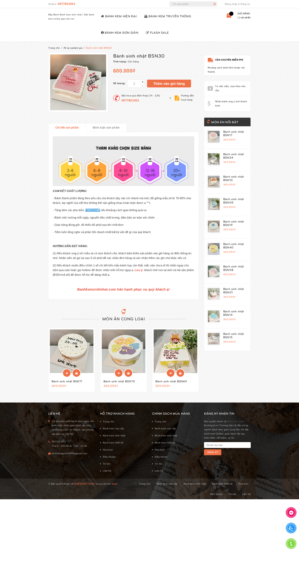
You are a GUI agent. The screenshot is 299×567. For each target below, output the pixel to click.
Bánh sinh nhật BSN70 (119, 381)
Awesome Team (84, 483)
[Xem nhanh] (66, 373)
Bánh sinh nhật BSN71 (67, 381)
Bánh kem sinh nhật (114, 435)
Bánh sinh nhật (235, 421)
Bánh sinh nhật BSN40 (233, 245)
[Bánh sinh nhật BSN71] (71, 351)
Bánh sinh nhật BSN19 (233, 223)
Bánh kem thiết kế (113, 442)
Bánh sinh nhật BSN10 (233, 178)
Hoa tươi (108, 449)
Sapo (114, 483)
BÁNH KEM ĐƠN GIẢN (121, 32)
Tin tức (107, 463)
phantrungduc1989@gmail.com (69, 453)
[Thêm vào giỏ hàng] (76, 373)
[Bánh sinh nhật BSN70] (123, 351)
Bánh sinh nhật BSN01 (233, 290)
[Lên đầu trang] (291, 555)
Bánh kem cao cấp (113, 428)
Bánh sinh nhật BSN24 (233, 155)
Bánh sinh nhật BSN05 (233, 200)
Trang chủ (108, 421)
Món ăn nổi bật (224, 122)
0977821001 (66, 4)
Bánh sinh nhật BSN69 (171, 381)
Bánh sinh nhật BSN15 (233, 335)
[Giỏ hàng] (226, 16)
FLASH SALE (159, 32)
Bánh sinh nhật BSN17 (233, 133)
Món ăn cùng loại (123, 318)
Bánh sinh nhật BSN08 (233, 267)
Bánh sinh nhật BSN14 (233, 312)
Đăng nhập (231, 4)
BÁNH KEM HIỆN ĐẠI (120, 16)
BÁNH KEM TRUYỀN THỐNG (169, 16)
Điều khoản (109, 456)
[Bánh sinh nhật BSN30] (214, 137)
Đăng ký (245, 4)
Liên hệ (107, 470)
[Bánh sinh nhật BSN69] (175, 351)
